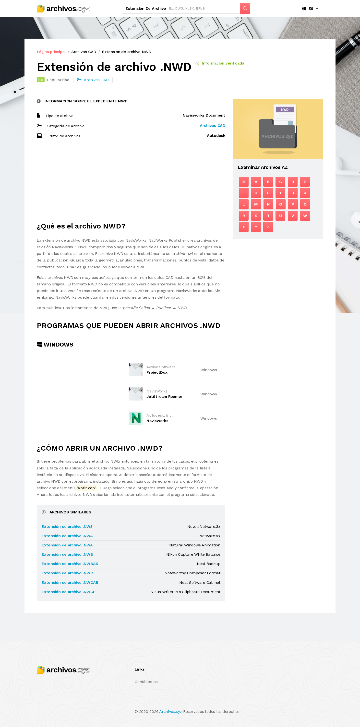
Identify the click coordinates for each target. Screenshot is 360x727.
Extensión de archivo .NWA (67, 545)
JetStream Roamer (164, 396)
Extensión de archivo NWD (126, 51)
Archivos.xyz (170, 711)
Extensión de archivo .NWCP (69, 591)
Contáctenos (146, 681)
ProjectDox (157, 372)
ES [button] (309, 8)
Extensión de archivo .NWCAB (70, 582)
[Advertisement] (131, 182)
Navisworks (157, 420)
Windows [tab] (57, 344)
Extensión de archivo (145, 8)
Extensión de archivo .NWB (67, 554)
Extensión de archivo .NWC (67, 573)
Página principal (51, 51)
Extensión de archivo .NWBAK (70, 563)
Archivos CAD (83, 51)
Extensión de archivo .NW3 (67, 526)
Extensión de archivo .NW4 (67, 535)
